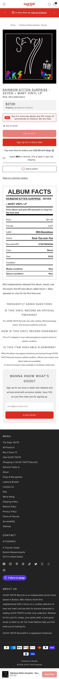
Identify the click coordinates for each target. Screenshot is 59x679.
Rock (34, 238)
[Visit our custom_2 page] (4, 570)
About (6, 472)
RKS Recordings (14, 97)
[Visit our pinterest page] (16, 564)
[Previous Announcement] (5, 13)
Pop (51, 238)
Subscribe (29, 415)
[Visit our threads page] (23, 564)
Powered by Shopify (29, 661)
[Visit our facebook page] (4, 564)
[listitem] (29, 12)
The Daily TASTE (11, 442)
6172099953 (9, 541)
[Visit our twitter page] (36, 564)
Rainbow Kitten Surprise (25, 89)
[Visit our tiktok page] (29, 564)
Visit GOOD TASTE (12, 457)
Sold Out (49, 674)
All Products (9, 447)
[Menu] (4, 4)
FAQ (5, 491)
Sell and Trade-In (11, 467)
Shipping (9, 107)
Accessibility (9, 521)
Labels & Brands (11, 482)
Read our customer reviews (15, 178)
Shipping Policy (10, 501)
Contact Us (8, 487)
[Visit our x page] (42, 564)
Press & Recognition (12, 477)
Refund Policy (9, 506)
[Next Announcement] (54, 13)
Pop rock (43, 238)
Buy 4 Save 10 (10, 452)
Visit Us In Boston (39, 13)
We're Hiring (9, 496)
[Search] (49, 4)
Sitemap (7, 526)
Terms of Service (11, 516)
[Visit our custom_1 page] (48, 564)
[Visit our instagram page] (10, 564)
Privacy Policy (10, 511)
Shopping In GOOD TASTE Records (20, 462)
